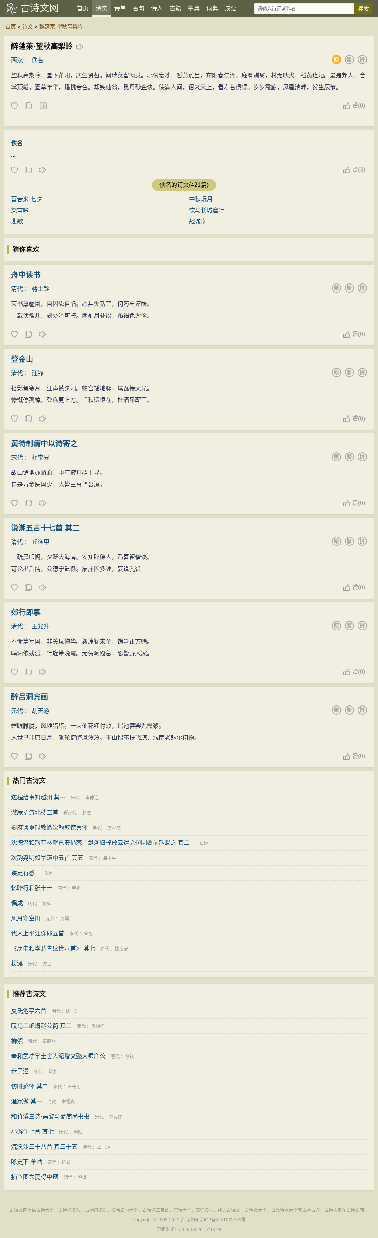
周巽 (64, 918)
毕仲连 (92, 798)
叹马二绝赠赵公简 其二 (41, 1026)
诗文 (101, 8)
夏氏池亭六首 (29, 1011)
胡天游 (40, 711)
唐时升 (72, 1011)
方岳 (46, 964)
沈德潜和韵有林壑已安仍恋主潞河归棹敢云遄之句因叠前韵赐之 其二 (100, 843)
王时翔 (103, 1147)
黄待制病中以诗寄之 (44, 444)
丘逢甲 (40, 542)
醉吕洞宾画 (29, 697)
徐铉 (129, 1056)
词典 (212, 8)
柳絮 (17, 1041)
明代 (97, 828)
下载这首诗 (43, 106)
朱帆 (48, 873)
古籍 (175, 8)
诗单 (120, 8)
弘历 (203, 843)
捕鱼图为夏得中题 (34, 1177)
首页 (83, 8)
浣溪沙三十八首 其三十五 (44, 1147)
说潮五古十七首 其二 (45, 528)
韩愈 (76, 888)
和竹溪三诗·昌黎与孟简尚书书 (50, 1116)
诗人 (157, 8)
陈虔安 (121, 949)
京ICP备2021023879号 (222, 1220)
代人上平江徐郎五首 (37, 933)
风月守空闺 (26, 918)
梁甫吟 (20, 210)
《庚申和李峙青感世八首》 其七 (53, 948)
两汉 (17, 60)
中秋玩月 (201, 199)
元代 (17, 711)
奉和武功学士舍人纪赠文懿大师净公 (58, 1056)
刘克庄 (116, 1117)
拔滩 (17, 963)
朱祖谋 (68, 1102)
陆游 (52, 1071)
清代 (17, 289)
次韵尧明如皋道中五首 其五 (47, 858)
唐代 (62, 888)
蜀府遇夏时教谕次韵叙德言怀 (49, 827)
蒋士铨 (40, 289)
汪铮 (38, 373)
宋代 (17, 457)
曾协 (88, 934)
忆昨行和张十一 (31, 888)
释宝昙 (40, 457)
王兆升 (40, 626)
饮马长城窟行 (206, 210)
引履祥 (97, 1026)
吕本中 (109, 858)
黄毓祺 (49, 1041)
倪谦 (82, 1177)
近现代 (70, 813)
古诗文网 (39, 8)
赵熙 (86, 813)
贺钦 (46, 903)
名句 (138, 8)
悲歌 (17, 221)
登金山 (22, 359)
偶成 (17, 903)
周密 (77, 1132)
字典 (194, 8)
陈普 (66, 1162)
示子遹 (20, 1071)
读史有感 (23, 873)
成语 (231, 8)
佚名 (38, 60)
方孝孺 (114, 828)
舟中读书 (26, 275)
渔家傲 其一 (26, 1101)
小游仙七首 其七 (32, 1132)
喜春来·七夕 (26, 199)
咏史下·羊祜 (26, 1162)
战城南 (198, 221)
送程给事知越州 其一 (38, 797)
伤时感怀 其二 (29, 1086)
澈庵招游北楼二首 (34, 812)
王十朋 (74, 1086)
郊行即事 (26, 612)
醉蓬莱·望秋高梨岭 (61, 26)
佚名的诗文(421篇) (184, 185)
